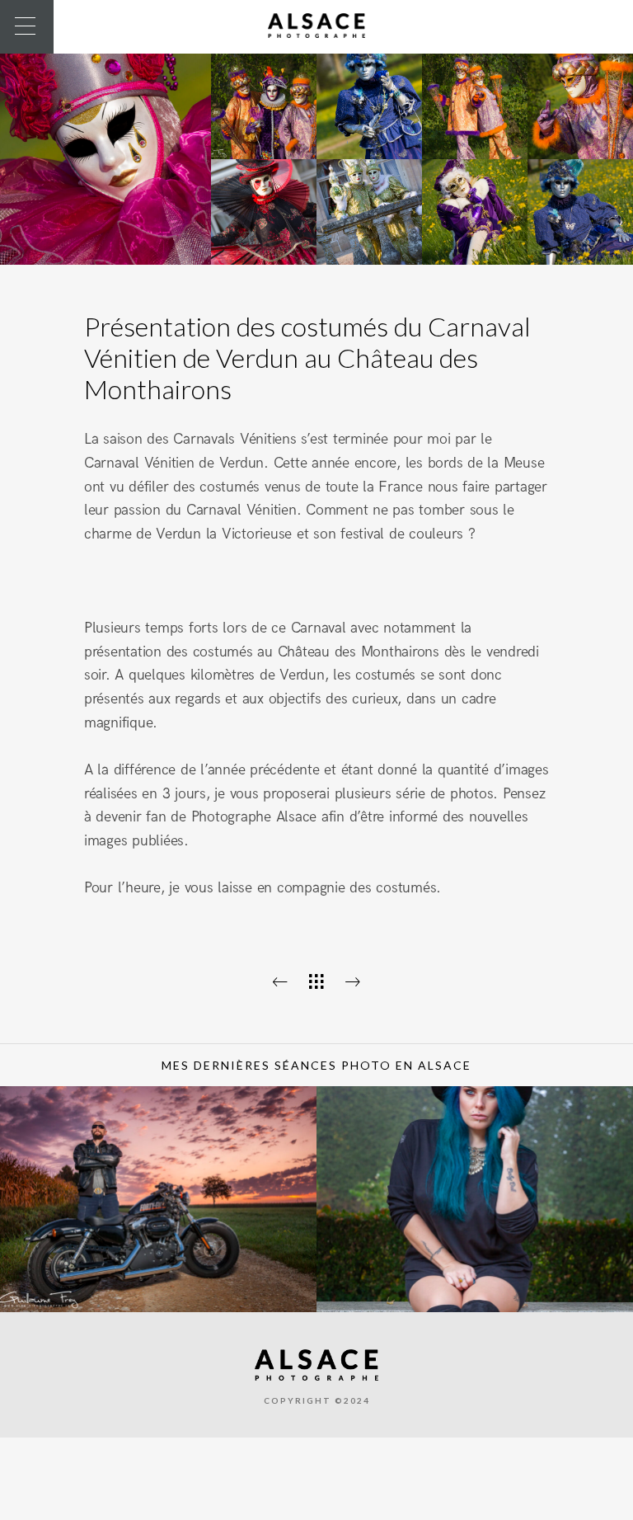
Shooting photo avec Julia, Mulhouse (474, 1296)
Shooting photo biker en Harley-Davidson (158, 1289)
